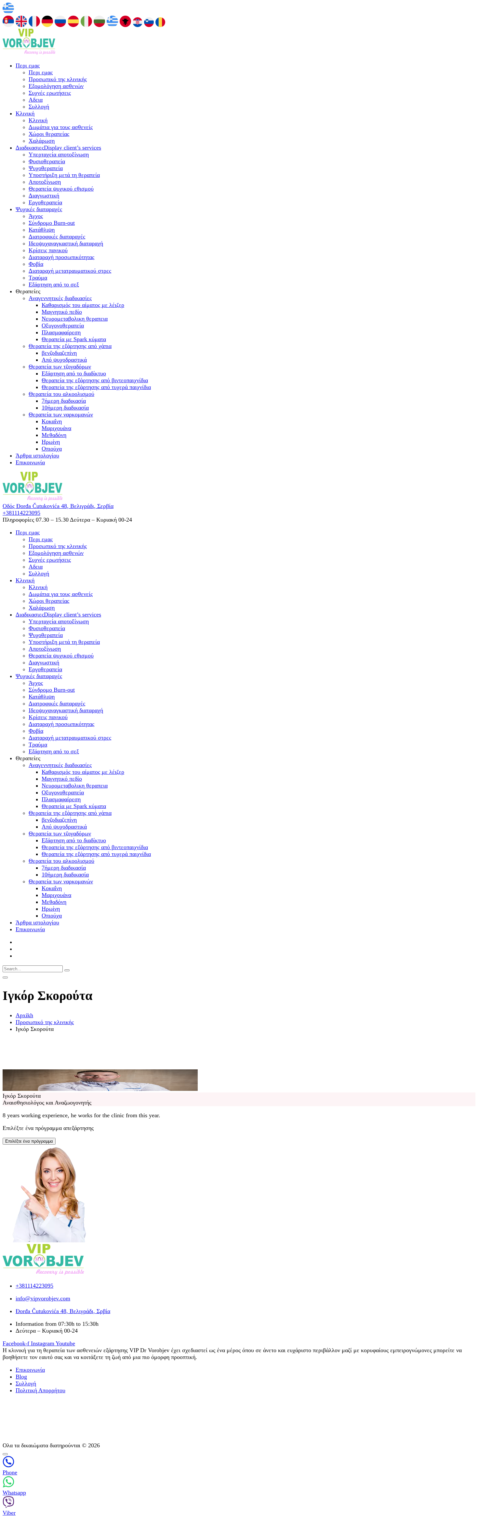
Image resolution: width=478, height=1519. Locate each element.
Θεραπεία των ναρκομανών (61, 414)
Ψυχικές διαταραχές (39, 209)
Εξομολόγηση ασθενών (56, 86)
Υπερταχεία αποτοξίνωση (59, 154)
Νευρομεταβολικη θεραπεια (75, 318)
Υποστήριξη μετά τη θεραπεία (64, 175)
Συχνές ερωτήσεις (50, 93)
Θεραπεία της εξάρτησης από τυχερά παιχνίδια (96, 387)
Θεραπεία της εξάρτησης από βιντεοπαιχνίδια (95, 380)
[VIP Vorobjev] (29, 53)
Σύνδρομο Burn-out (52, 223)
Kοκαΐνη (52, 421)
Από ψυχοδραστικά (64, 359)
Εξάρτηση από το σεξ (54, 284)
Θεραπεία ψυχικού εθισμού (61, 188)
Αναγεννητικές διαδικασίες (60, 298)
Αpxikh (24, 1015)
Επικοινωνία (30, 462)
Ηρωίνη (51, 442)
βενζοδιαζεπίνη (59, 353)
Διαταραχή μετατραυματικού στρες (70, 271)
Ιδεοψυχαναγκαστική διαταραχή (66, 243)
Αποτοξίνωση (45, 182)
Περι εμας (28, 65)
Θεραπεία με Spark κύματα (74, 339)
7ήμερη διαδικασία (64, 401)
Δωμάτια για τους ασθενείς (61, 127)
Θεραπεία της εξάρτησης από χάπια (70, 346)
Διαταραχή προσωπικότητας (61, 257)
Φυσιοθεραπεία (47, 161)
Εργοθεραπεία (45, 202)
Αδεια (36, 99)
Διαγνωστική (44, 195)
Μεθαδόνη (54, 435)
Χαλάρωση (42, 140)
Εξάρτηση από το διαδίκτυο (74, 373)
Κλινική (25, 113)
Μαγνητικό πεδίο (62, 312)
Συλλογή (39, 106)
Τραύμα (38, 277)
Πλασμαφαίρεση (61, 332)
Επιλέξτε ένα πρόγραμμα (29, 1141)
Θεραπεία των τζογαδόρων (60, 366)
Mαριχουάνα (56, 428)
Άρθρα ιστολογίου (37, 455)
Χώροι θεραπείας (49, 134)
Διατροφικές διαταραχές (57, 236)
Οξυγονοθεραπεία (63, 325)
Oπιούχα (52, 448)
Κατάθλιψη (42, 229)
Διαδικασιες (58, 147)
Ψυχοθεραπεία (46, 168)
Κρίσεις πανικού (48, 250)
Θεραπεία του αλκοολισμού (61, 394)
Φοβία (36, 264)
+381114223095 (21, 513)
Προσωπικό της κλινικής (58, 79)
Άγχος (36, 216)
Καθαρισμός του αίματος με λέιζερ (83, 305)
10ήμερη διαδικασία (65, 407)
